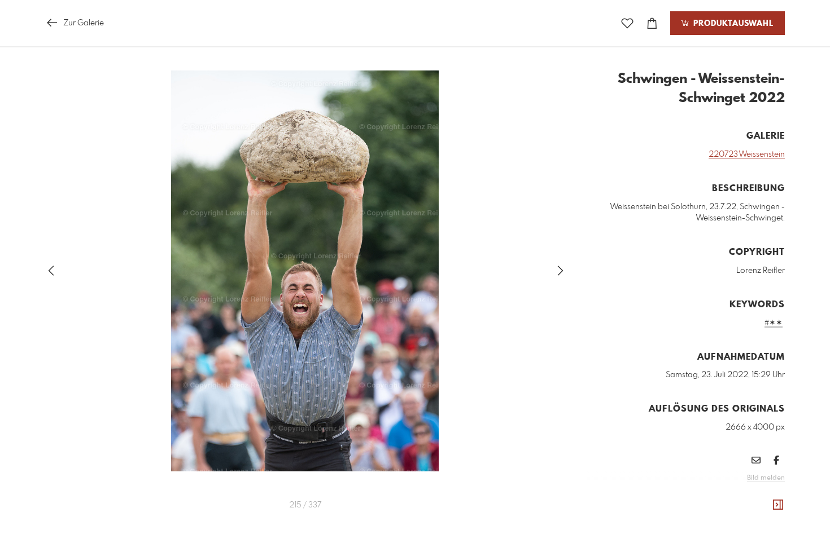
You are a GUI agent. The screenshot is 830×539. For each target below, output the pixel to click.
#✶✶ (774, 323)
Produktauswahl (732, 24)
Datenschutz (765, 493)
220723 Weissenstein (747, 154)
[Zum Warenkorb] (652, 23)
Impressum (721, 493)
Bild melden (766, 478)
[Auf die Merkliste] (627, 23)
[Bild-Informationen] (778, 505)
